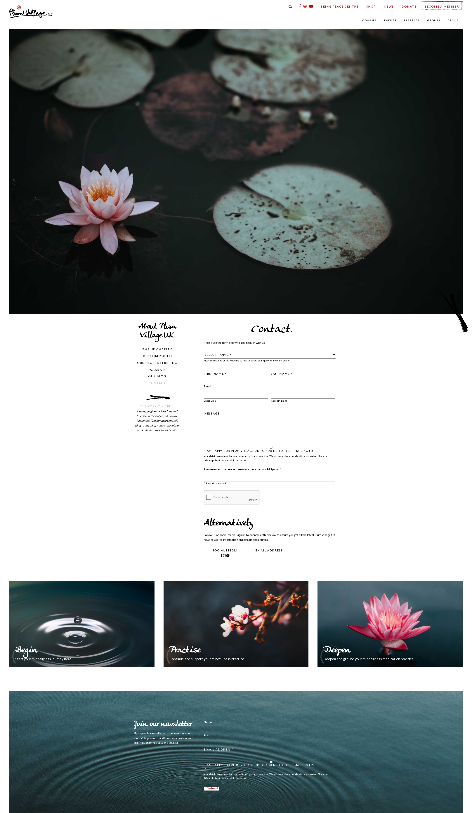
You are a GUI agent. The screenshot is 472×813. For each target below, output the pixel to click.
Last (273, 735)
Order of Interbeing (157, 362)
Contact (157, 383)
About (453, 20)
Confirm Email (279, 400)
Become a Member (441, 6)
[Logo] (31, 11)
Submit (212, 788)
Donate (409, 6)
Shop (371, 6)
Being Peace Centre (339, 6)
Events (390, 20)
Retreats (412, 20)
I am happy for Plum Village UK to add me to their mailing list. (261, 450)
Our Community (157, 356)
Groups (433, 20)
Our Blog (157, 376)
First (206, 735)
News (389, 6)
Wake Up (157, 369)
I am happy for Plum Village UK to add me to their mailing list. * (261, 766)
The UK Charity (157, 349)
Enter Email (210, 400)
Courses (369, 20)
